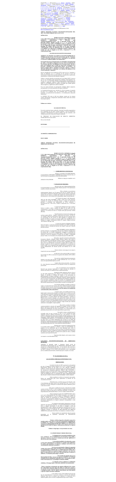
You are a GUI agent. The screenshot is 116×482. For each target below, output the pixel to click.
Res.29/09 (43, 21)
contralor (43, 22)
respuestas (68, 17)
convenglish (71, 22)
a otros (51, 15)
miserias (56, 12)
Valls (66, 21)
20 (67, 9)
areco (54, 16)
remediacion (43, 18)
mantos (72, 23)
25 (41, 10)
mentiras (62, 10)
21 (69, 9)
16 (59, 9)
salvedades (48, 22)
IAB (53, 22)
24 (74, 9)
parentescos (70, 21)
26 (43, 10)
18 (63, 9)
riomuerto (67, 23)
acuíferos (51, 24)
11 (55, 7)
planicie (62, 2)
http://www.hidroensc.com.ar (47, 29)
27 (45, 10)
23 (72, 9)
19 (65, 9)
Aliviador (71, 4)
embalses (50, 10)
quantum (68, 10)
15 (57, 9)
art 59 (68, 20)
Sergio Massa (55, 13)
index (64, 26)
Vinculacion (43, 5)
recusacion (50, 18)
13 (53, 9)
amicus (55, 18)
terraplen (68, 18)
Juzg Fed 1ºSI (48, 13)
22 (70, 9)
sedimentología (44, 24)
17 (61, 9)
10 (63, 5)
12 (51, 9)
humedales (68, 2)
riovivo (62, 23)
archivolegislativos (50, 20)
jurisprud (43, 20)
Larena (66, 4)
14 (55, 9)
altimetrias (59, 7)
